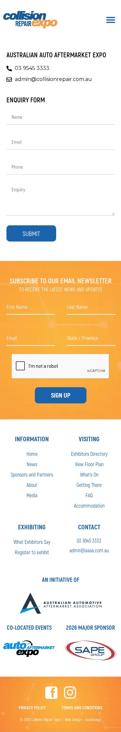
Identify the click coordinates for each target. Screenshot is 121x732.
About (31, 485)
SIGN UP (60, 395)
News (32, 464)
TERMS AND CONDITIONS (82, 707)
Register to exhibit (32, 552)
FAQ (89, 495)
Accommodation (89, 505)
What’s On (89, 474)
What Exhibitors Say (32, 542)
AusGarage (93, 719)
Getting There (89, 485)
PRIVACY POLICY (32, 707)
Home (31, 454)
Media (31, 495)
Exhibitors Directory (89, 454)
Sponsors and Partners (32, 474)
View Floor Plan (89, 464)
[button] (110, 20)
